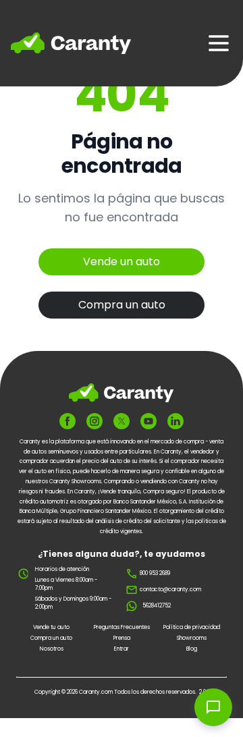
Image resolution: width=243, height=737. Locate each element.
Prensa (121, 638)
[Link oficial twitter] (121, 421)
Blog (191, 649)
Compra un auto (121, 304)
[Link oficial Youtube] (148, 421)
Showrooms (192, 638)
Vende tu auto (51, 627)
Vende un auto (121, 261)
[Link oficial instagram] (94, 421)
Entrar (121, 649)
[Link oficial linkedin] (175, 421)
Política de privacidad (191, 627)
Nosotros (51, 649)
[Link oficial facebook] (67, 421)
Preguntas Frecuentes (122, 627)
